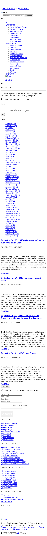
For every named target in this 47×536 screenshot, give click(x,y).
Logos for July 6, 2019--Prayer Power (18, 353)
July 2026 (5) (10, 128)
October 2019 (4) (11, 217)
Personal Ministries (17, 62)
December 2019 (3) (12, 213)
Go (3, 114)
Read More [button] (5, 274)
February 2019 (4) (12, 234)
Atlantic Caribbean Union (12, 449)
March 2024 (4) (11, 175)
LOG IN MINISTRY (28, 527)
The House (7, 502)
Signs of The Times (10, 486)
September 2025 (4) (12, 148)
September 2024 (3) (12, 162)
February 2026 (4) (12, 138)
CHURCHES (10, 74)
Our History (14, 37)
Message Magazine (10, 482)
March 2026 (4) (11, 136)
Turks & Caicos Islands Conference (16, 464)
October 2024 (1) (11, 160)
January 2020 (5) (11, 211)
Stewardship (14, 68)
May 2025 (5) (10, 156)
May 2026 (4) (10, 132)
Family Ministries (16, 54)
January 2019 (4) (11, 236)
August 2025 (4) (11, 150)
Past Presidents (15, 39)
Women (13, 72)
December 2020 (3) (12, 189)
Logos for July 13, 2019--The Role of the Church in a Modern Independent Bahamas (21, 316)
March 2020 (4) (11, 207)
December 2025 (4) (12, 142)
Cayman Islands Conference (13, 454)
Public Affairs (15, 60)
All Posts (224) (10, 124)
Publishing (14, 64)
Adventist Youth (16, 45)
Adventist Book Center (18, 27)
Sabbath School (15, 66)
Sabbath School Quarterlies (13, 500)
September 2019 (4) (12, 219)
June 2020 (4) (10, 201)
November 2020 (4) (12, 191)
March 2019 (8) (11, 232)
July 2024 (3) (10, 166)
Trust (12, 70)
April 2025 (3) (10, 158)
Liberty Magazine (9, 480)
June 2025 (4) (10, 154)
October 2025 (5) (11, 146)
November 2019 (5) (12, 215)
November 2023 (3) (12, 183)
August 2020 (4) (11, 197)
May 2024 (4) (10, 171)
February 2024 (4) (12, 177)
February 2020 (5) (12, 209)
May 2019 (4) (10, 228)
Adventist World (9, 473)
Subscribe (7, 414)
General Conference (10, 456)
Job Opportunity (16, 31)
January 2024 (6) (11, 179)
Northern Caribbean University (14, 462)
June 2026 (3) (10, 130)
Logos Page (7, 430)
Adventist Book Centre (11, 447)
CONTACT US (21, 529)
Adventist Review (9, 471)
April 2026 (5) (10, 134)
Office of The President (11, 432)
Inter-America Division (11, 458)
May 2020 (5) (10, 203)
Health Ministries (16, 56)
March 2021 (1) (11, 185)
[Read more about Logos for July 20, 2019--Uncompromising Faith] (23, 289)
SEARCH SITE (9, 9)
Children (13, 47)
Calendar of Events (17, 29)
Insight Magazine (9, 478)
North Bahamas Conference (13, 460)
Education (13, 52)
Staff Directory (15, 41)
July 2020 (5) (10, 199)
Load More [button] (5, 386)
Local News (7, 427)
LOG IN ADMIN (9, 527)
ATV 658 (6, 495)
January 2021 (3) (11, 187)
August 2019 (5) (11, 222)
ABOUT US (10, 25)
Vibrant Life (7, 488)
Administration (15, 33)
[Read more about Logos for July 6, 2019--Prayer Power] (23, 362)
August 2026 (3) (11, 126)
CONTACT (24, 9)
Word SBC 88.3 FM (10, 497)
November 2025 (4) (12, 144)
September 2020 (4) (12, 195)
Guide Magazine (9, 476)
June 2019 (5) (10, 226)
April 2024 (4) (10, 173)
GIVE (9, 80)
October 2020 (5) (11, 193)
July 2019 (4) (10, 224)
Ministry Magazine (10, 484)
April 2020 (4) (10, 205)
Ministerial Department (18, 58)
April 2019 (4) (10, 230)
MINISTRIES (10, 43)
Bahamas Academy (10, 452)
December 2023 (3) (12, 181)
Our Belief (14, 35)
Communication (16, 50)
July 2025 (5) (10, 152)
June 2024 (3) (10, 168)
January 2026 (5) (11, 140)
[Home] (18, 533)
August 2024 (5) (11, 164)
